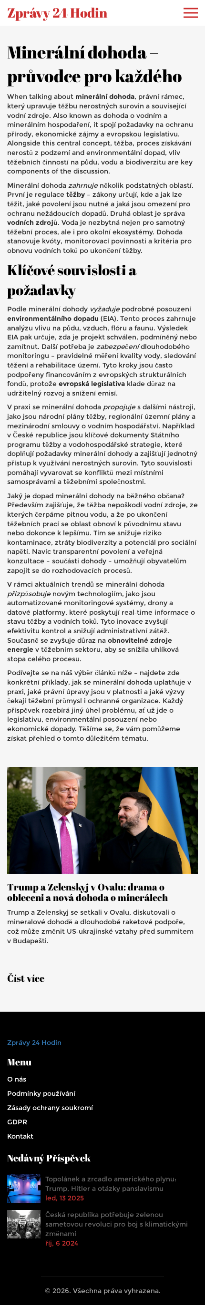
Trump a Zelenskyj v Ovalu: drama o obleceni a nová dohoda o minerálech (87, 892)
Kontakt (20, 1136)
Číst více (25, 978)
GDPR (17, 1122)
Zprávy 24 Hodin (57, 13)
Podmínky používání (41, 1093)
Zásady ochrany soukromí (50, 1107)
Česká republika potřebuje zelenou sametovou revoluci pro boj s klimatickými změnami (116, 1224)
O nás (16, 1079)
